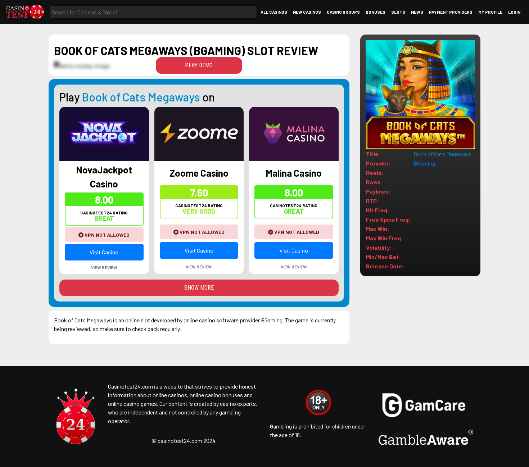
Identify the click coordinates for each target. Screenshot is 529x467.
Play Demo (199, 65)
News (417, 11)
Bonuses (375, 11)
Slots (398, 11)
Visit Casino (104, 252)
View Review (104, 267)
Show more (199, 287)
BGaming (424, 163)
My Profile (490, 11)
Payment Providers (451, 11)
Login (514, 11)
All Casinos (274, 11)
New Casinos (307, 11)
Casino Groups (343, 11)
